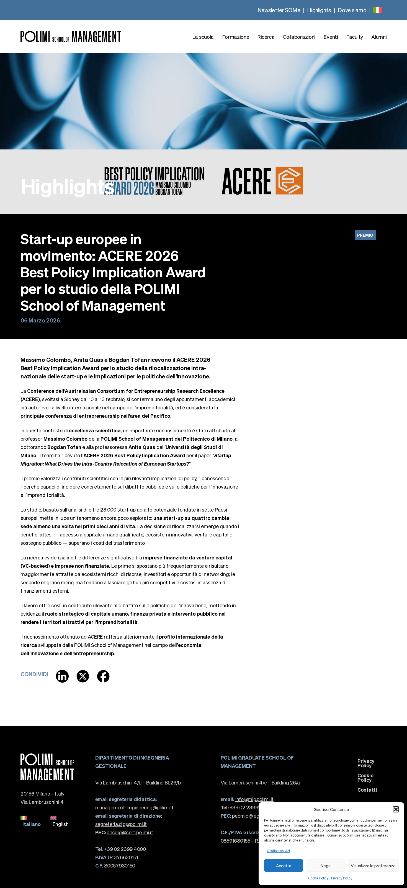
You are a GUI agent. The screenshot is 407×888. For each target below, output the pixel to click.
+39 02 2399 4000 (120, 849)
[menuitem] (377, 10)
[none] (377, 10)
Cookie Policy (318, 878)
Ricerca (266, 36)
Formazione (235, 36)
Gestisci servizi (278, 851)
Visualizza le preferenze (373, 865)
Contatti (367, 790)
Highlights (319, 10)
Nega (326, 865)
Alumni (379, 36)
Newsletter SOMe (278, 10)
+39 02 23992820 (245, 807)
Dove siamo (352, 10)
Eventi (330, 36)
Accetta (283, 865)
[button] (396, 809)
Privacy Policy (341, 878)
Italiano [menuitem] (31, 824)
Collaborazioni (299, 36)
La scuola (203, 36)
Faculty (354, 36)
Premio (365, 235)
